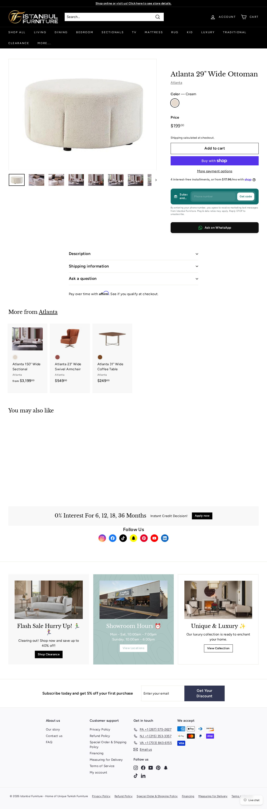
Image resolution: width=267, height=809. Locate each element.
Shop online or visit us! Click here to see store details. (133, 3)
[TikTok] (123, 538)
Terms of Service (102, 766)
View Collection (218, 648)
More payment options (214, 171)
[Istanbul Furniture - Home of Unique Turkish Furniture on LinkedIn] (143, 775)
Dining (61, 32)
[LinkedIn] (165, 538)
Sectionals (113, 32)
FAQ (49, 742)
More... (44, 43)
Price (175, 117)
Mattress (154, 32)
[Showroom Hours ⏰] (133, 600)
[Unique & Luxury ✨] (218, 600)
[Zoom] (82, 114)
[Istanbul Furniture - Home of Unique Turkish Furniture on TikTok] (136, 775)
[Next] (154, 180)
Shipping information (89, 266)
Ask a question (83, 278)
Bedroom (84, 32)
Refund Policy (100, 736)
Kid (190, 32)
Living (40, 32)
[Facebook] (112, 538)
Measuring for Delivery (106, 760)
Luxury (208, 32)
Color (183, 94)
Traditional (235, 32)
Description (80, 253)
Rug (175, 32)
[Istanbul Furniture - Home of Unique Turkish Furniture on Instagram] (136, 767)
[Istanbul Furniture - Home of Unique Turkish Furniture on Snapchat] (166, 767)
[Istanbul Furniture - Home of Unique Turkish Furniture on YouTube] (151, 767)
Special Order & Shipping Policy (108, 744)
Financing (97, 753)
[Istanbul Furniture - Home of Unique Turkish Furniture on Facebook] (143, 767)
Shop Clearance (49, 654)
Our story (53, 729)
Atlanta (176, 83)
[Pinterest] (144, 538)
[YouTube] (154, 538)
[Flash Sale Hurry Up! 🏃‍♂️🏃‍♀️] (49, 600)
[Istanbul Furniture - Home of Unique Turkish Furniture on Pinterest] (158, 767)
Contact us (54, 736)
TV (134, 32)
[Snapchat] (133, 538)
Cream (175, 103)
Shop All (17, 32)
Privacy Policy (100, 729)
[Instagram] (102, 538)
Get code (246, 196)
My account (98, 772)
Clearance (18, 43)
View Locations (134, 648)
